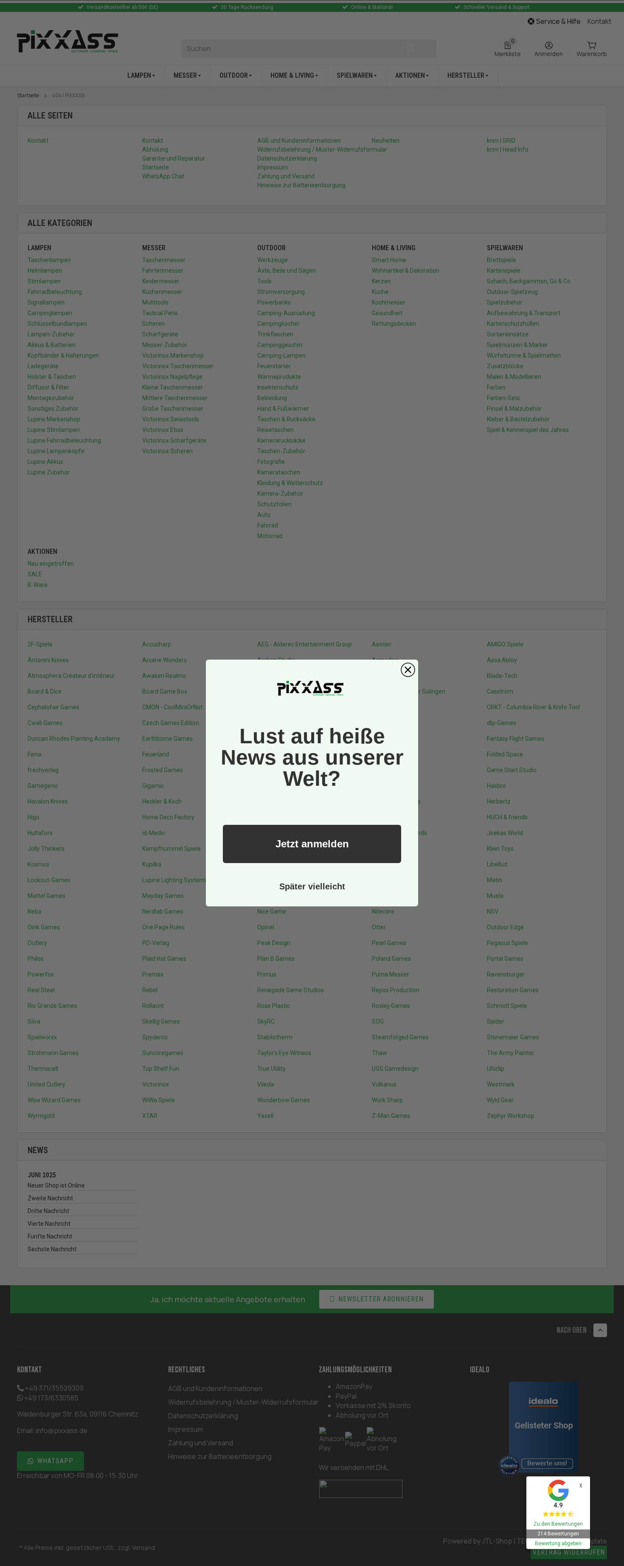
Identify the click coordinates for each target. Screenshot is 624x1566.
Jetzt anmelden (312, 843)
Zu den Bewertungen (558, 1524)
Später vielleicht (312, 886)
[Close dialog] (408, 670)
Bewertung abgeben (558, 1543)
